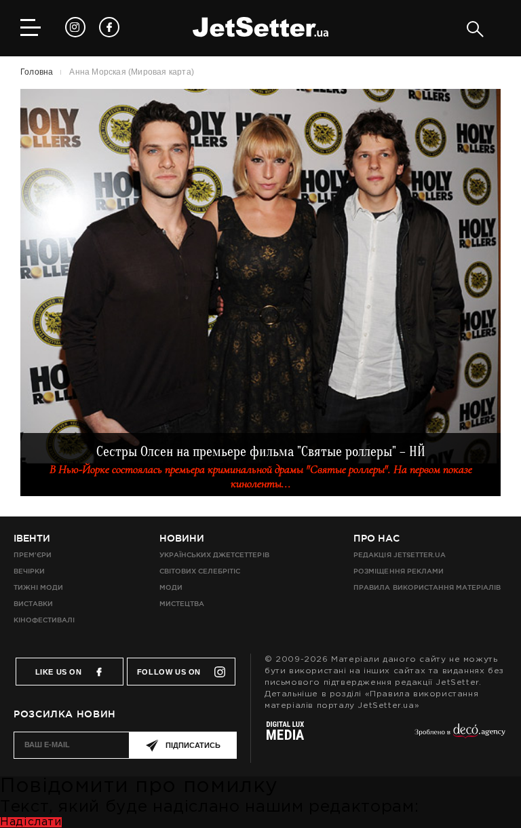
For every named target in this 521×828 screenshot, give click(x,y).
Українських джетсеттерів (214, 555)
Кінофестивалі (44, 620)
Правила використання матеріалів (427, 587)
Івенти (32, 538)
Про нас (376, 538)
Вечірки (29, 571)
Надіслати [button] (31, 822)
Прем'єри (33, 555)
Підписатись (193, 745)
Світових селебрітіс (199, 571)
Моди (170, 587)
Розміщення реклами (398, 571)
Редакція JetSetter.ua (399, 555)
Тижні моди (38, 587)
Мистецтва (181, 603)
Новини (181, 538)
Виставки (33, 603)
